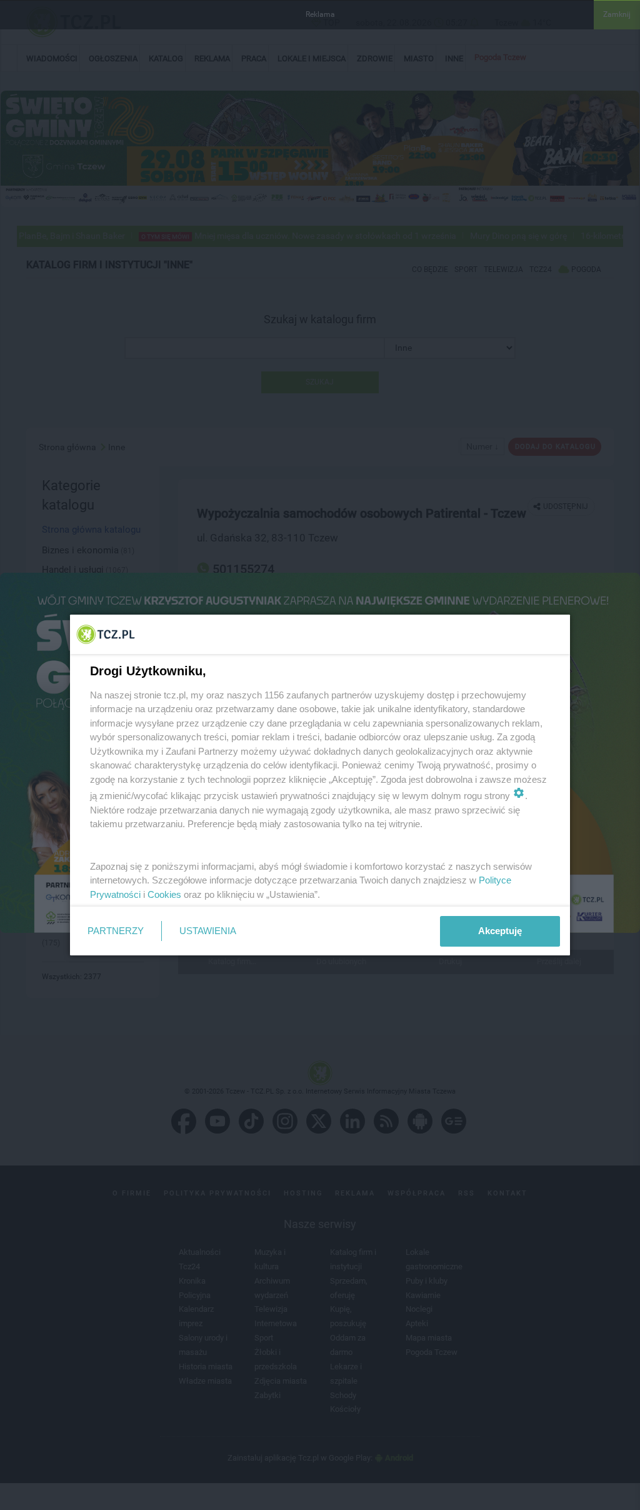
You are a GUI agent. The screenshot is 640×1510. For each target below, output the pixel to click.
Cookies (164, 894)
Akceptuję (500, 930)
